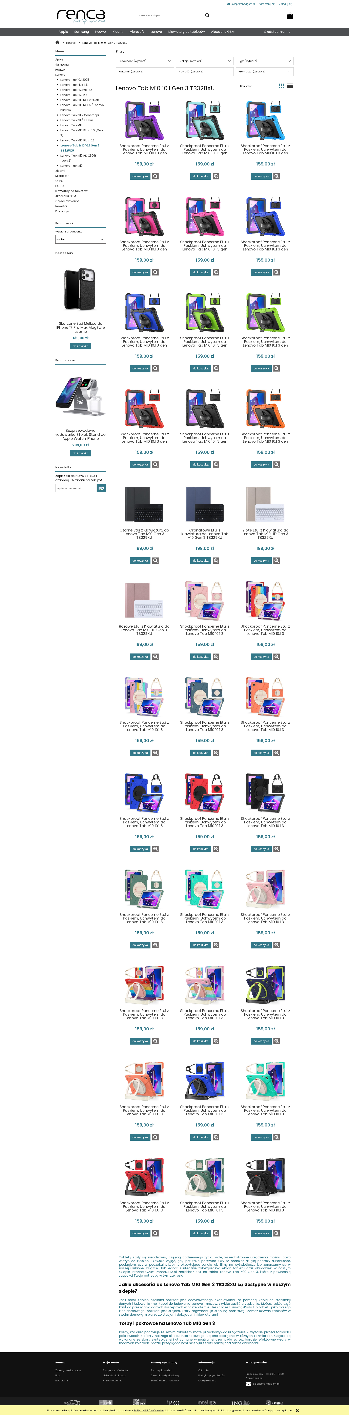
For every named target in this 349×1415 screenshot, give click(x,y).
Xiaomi (60, 171)
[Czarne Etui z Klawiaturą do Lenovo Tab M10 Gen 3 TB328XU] (144, 505)
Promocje (62, 211)
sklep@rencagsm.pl (243, 4)
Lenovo (60, 75)
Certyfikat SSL (207, 1380)
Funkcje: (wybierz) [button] (191, 61)
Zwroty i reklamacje (68, 1370)
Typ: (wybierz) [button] (248, 61)
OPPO (59, 181)
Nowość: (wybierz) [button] (191, 71)
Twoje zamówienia (115, 1370)
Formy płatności (161, 1370)
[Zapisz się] (101, 488)
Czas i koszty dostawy (165, 1375)
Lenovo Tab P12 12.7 (73, 95)
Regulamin (62, 1380)
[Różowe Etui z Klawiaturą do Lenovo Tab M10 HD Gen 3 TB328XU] (144, 601)
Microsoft (62, 176)
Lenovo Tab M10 (71, 166)
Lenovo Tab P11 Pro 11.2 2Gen (79, 100)
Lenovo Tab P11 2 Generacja (79, 115)
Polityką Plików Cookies (149, 1410)
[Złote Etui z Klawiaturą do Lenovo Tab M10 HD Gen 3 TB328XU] (265, 505)
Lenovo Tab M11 (71, 125)
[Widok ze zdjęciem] (281, 86)
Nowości (61, 206)
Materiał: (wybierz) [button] (131, 71)
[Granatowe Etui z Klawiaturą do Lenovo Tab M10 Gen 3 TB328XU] (204, 505)
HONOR (60, 186)
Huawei (60, 70)
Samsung (62, 65)
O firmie (203, 1370)
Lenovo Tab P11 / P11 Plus (76, 120)
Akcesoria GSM (65, 196)
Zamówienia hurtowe (165, 1380)
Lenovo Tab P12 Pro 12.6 (76, 90)
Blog (58, 1375)
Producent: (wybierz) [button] (132, 61)
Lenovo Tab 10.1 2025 (74, 80)
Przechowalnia (113, 1380)
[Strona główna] (58, 43)
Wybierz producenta (68, 231)
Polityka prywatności (211, 1375)
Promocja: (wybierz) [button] (252, 71)
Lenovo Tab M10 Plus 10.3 (77, 140)
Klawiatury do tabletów (71, 191)
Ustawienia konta (114, 1375)
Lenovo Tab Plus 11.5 (74, 85)
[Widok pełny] (290, 86)
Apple (59, 59)
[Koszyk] (291, 14)
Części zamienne (67, 201)
